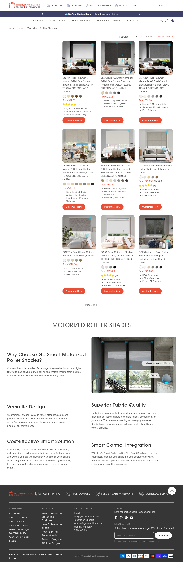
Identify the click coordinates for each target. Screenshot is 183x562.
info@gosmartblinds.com (86, 516)
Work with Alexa (19, 536)
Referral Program (52, 539)
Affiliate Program (52, 543)
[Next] (140, 14)
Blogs (12, 540)
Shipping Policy (28, 554)
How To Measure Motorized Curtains (52, 517)
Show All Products (164, 36)
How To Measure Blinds (52, 526)
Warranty (13, 554)
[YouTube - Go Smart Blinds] (131, 517)
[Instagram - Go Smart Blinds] (121, 517)
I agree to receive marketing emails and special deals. (138, 541)
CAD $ (168, 6)
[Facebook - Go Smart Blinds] (116, 517)
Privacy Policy (45, 554)
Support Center (18, 525)
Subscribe (163, 535)
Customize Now (74, 120)
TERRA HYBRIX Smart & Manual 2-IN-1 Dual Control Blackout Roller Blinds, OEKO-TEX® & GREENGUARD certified (78, 172)
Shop (20, 28)
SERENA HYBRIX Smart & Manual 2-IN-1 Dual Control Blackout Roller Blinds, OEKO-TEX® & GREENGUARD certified (154, 85)
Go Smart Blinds (87, 556)
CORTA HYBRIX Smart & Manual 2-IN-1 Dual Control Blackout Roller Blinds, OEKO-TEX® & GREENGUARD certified (78, 85)
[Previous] (43, 14)
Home (11, 28)
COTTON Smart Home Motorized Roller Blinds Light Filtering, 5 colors (155, 169)
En (159, 6)
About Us (14, 513)
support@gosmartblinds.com (88, 523)
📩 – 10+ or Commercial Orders (91, 14)
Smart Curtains (18, 517)
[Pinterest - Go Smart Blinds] (126, 517)
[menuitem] (38, 21)
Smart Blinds (16, 521)
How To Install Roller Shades (50, 533)
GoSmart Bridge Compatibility (19, 531)
